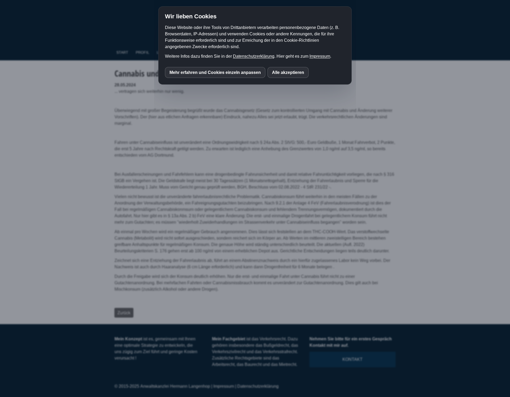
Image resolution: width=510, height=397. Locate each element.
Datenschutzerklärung (253, 56)
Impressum (319, 56)
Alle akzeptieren (288, 72)
